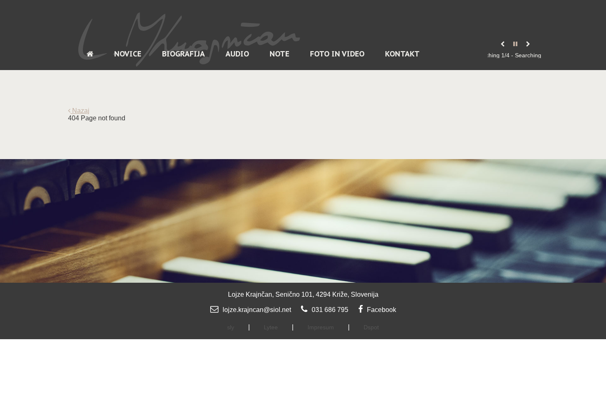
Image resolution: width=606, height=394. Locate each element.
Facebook (381, 309)
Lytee (271, 327)
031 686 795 (330, 309)
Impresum (321, 327)
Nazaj (79, 110)
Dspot (371, 327)
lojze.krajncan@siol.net (257, 309)
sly (230, 327)
